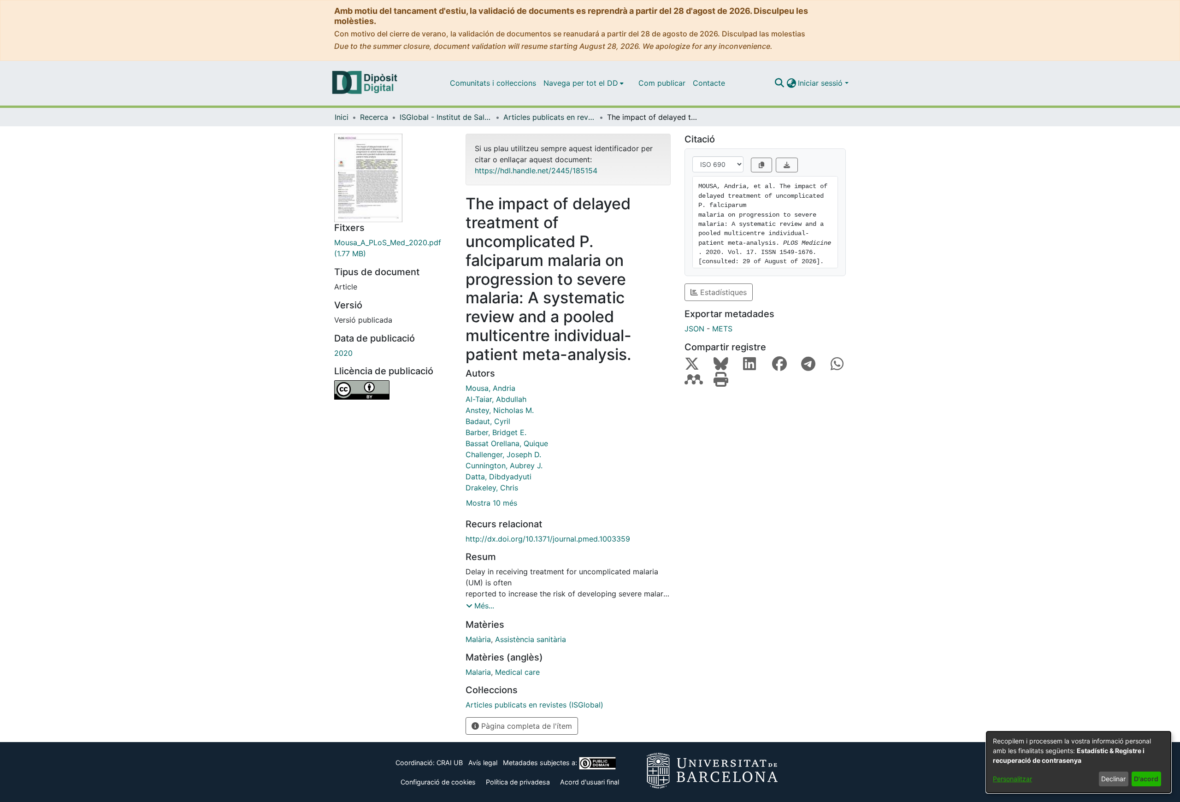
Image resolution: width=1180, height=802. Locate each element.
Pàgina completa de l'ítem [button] (525, 726)
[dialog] (1078, 762)
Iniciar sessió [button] (821, 83)
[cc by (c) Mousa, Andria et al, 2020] (393, 390)
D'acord (1146, 779)
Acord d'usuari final (589, 782)
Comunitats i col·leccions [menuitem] (493, 83)
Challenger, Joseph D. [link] (503, 454)
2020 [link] (343, 353)
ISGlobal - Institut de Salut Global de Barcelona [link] (446, 117)
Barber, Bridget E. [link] (496, 432)
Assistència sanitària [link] (530, 639)
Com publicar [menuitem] (661, 83)
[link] (393, 248)
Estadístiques (722, 292)
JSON (694, 328)
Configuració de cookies (438, 782)
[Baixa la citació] (787, 165)
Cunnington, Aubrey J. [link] (504, 465)
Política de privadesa (518, 782)
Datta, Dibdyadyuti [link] (498, 476)
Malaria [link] (478, 672)
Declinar (1113, 779)
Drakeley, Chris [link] (492, 487)
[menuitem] (583, 83)
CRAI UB (450, 763)
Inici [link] (341, 117)
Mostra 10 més (491, 502)
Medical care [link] (517, 672)
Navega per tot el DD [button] (580, 83)
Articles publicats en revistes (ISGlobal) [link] (549, 117)
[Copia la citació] (761, 165)
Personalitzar (1012, 779)
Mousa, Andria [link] (490, 388)
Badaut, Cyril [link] (488, 421)
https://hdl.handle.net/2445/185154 (536, 170)
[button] (779, 82)
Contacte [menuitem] (709, 83)
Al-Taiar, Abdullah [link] (496, 399)
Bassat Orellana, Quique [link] (507, 443)
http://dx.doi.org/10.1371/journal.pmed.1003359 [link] (548, 538)
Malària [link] (478, 639)
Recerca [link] (374, 117)
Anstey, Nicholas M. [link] (500, 410)
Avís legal (482, 763)
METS (722, 328)
